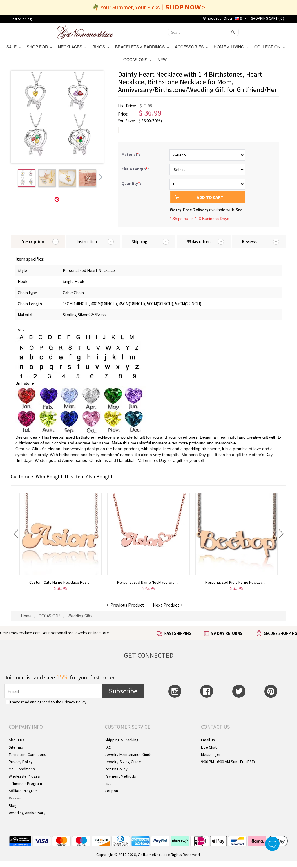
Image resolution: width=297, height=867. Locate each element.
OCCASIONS (136, 59)
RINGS (99, 47)
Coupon (111, 790)
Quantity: (131, 183)
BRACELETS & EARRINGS (141, 47)
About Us (16, 739)
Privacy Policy (74, 701)
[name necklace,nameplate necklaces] (85, 31)
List (108, 783)
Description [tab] (32, 241)
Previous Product (126, 605)
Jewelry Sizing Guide (123, 761)
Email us (208, 739)
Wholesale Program (26, 776)
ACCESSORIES (190, 47)
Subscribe (123, 690)
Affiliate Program (23, 790)
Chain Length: (136, 169)
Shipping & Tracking (122, 739)
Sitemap (16, 747)
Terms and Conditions (27, 754)
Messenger (211, 754)
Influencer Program (25, 783)
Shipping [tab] (139, 241)
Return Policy (116, 769)
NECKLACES (71, 47)
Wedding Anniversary (27, 812)
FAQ (108, 747)
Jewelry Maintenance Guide (129, 754)
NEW (162, 59)
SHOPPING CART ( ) (267, 18)
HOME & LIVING (230, 47)
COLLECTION (268, 47)
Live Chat (209, 747)
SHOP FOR (38, 47)
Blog (13, 805)
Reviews (15, 798)
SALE (12, 47)
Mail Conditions (22, 769)
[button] (16, 533)
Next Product (167, 605)
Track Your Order (218, 18)
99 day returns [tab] (200, 241)
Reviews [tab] (249, 241)
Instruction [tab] (87, 241)
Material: (131, 154)
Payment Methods (120, 776)
